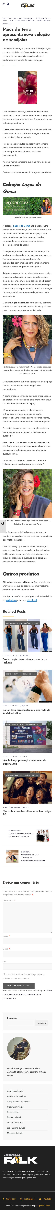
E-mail (6, 949)
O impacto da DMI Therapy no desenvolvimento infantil (33, 856)
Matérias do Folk (43, 21)
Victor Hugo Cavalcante (23, 18)
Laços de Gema (21, 225)
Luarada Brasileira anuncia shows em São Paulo (21, 834)
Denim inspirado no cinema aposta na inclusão (25, 660)
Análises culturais (15, 1091)
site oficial (32, 600)
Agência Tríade (44, 1206)
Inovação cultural (14, 623)
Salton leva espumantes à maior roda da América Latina (26, 711)
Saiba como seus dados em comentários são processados (27, 994)
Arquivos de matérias (26, 21)
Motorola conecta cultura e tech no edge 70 (27, 812)
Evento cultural (14, 1117)
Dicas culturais (12, 674)
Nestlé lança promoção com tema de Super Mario (24, 762)
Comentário (9, 900)
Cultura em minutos (16, 1107)
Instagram (11, 600)
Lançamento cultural (15, 724)
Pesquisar (12, 1018)
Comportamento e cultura (18, 1101)
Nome (6, 936)
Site (4, 961)
